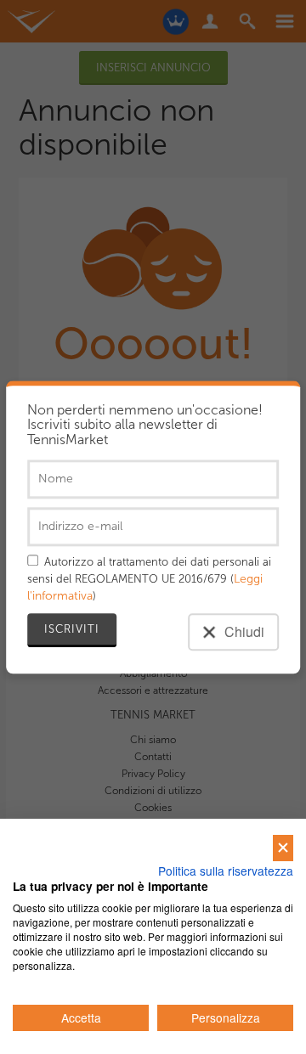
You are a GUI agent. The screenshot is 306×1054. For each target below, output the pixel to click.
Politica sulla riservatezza (225, 870)
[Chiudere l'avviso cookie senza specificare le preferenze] (283, 848)
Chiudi (242, 631)
